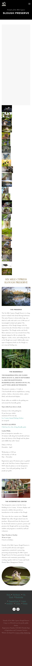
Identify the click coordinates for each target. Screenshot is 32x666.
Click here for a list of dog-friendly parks (14, 427)
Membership (19, 597)
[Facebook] (14, 609)
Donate (25, 603)
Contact (18, 603)
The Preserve (16, 595)
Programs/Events (14, 601)
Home (9, 595)
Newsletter (9, 603)
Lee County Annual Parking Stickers (12, 418)
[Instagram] (18, 609)
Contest (23, 601)
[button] (7, 108)
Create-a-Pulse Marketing (22, 633)
